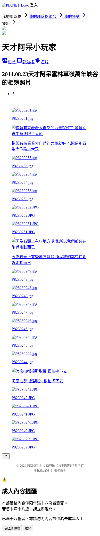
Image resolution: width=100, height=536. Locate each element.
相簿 (12, 62)
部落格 (28, 62)
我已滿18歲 (12, 528)
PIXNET (32, 465)
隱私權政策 (41, 470)
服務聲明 (60, 470)
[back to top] (6, 456)
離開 (28, 528)
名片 (45, 62)
